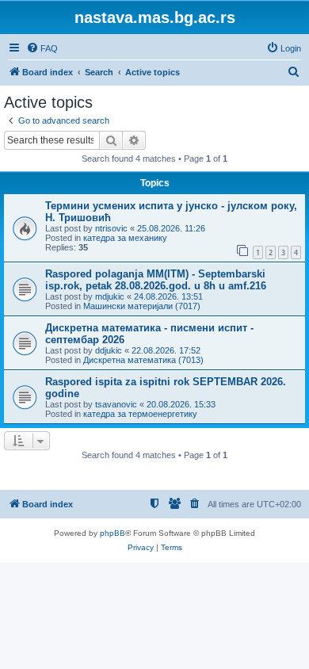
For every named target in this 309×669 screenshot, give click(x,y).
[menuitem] (42, 48)
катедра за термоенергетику (140, 414)
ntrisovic (111, 228)
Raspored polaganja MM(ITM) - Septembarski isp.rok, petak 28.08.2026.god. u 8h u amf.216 (155, 280)
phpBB (112, 533)
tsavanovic (116, 404)
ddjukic (108, 350)
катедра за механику (125, 238)
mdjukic (109, 296)
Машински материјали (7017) (141, 306)
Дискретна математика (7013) (143, 360)
